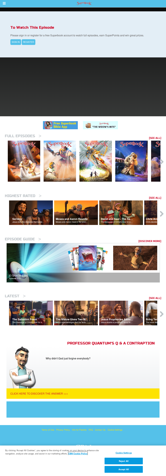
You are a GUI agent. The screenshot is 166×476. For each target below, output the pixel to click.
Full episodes (23, 136)
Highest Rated (23, 196)
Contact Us (100, 429)
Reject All (124, 461)
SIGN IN (16, 41)
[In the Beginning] (97, 161)
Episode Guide (23, 239)
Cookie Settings (115, 429)
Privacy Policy (63, 429)
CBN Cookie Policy (77, 453)
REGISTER (28, 41)
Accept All (124, 469)
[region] (83, 461)
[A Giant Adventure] (61, 161)
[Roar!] (26, 161)
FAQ (91, 429)
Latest (15, 296)
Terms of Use (48, 429)
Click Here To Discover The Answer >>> (39, 393)
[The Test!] (133, 161)
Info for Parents (79, 429)
